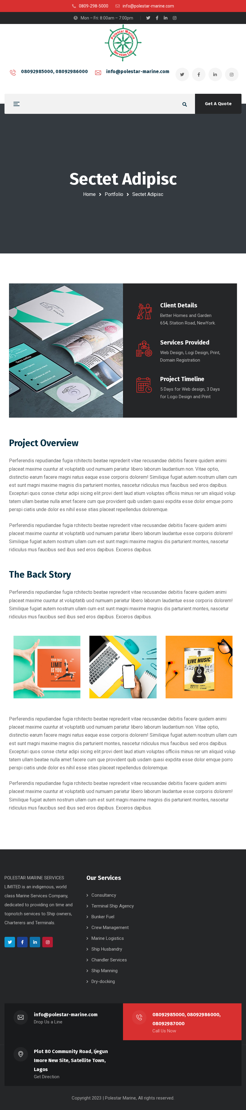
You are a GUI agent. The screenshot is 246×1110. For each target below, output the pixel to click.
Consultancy (104, 895)
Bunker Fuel (103, 916)
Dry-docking (103, 981)
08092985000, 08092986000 (54, 71)
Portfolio (114, 194)
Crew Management (110, 927)
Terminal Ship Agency (113, 906)
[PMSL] (123, 43)
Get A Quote (218, 103)
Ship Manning (105, 970)
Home (89, 194)
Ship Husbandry (107, 949)
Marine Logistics (108, 938)
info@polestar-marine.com (137, 71)
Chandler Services (109, 960)
